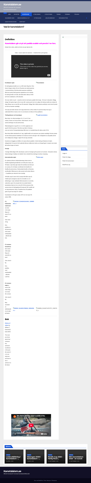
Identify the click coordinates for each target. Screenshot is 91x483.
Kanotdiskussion (10, 21)
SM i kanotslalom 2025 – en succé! (76, 458)
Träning (67, 14)
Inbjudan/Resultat (23, 18)
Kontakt (22, 21)
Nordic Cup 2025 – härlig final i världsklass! (55, 458)
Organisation (63, 18)
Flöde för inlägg (66, 157)
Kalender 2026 (9, 18)
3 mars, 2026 (30, 461)
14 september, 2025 (74, 461)
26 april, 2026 (9, 461)
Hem (9, 14)
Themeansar (54, 480)
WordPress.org (66, 164)
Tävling (76, 14)
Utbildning (37, 14)
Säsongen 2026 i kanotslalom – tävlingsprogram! (34, 458)
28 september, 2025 (53, 461)
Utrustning (49, 14)
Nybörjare (25, 14)
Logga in (64, 153)
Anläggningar (50, 18)
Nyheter (16, 14)
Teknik (58, 14)
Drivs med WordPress (38, 480)
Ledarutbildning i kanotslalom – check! (13, 458)
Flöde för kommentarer (68, 160)
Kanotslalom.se (12, 4)
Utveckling (38, 18)
